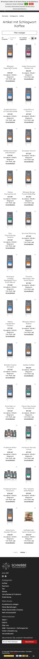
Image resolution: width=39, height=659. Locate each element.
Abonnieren (29, 642)
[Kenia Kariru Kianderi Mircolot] (10, 517)
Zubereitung (6, 597)
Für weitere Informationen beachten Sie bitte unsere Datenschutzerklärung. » (19, 7)
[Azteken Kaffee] (28, 352)
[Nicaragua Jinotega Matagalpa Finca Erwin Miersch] (10, 263)
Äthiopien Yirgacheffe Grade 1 (10, 68)
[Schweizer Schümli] (28, 138)
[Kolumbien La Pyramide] (10, 393)
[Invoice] (20, 656)
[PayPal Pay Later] (27, 656)
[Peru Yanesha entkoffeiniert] (28, 476)
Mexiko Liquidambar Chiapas (10, 323)
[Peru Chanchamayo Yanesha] (10, 220)
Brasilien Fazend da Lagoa (10, 366)
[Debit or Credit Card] (30, 656)
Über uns (5, 625)
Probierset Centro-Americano (10, 490)
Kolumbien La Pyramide (10, 407)
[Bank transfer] (17, 656)
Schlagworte (14, 16)
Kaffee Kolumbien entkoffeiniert (10, 152)
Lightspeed (13, 653)
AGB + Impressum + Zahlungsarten (15, 628)
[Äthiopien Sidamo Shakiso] (28, 309)
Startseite (5, 16)
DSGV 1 (4, 620)
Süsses (4, 591)
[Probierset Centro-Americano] (10, 476)
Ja (26, 4)
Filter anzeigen (19, 33)
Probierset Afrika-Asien (10, 448)
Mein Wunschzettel (9, 613)
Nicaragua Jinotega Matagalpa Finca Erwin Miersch (10, 279)
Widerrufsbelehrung (9, 631)
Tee (3, 589)
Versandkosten (10, 81)
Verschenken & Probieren (11, 594)
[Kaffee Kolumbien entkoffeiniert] (10, 138)
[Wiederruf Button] (9, 656)
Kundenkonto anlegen (10, 604)
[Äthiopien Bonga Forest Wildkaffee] (28, 179)
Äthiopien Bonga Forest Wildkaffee (28, 193)
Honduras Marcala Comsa (29, 448)
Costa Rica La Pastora (29, 110)
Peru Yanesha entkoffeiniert (29, 490)
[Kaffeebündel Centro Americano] (28, 517)
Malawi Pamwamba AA (10, 193)
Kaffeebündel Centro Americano (28, 531)
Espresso (5, 586)
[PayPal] (23, 656)
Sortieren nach (13, 38)
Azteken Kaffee (28, 365)
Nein (31, 4)
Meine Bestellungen (9, 607)
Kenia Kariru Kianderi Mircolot (10, 531)
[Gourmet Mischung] (28, 220)
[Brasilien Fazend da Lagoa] (10, 352)
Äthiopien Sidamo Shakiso (28, 323)
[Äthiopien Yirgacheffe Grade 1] (10, 53)
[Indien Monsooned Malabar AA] (28, 53)
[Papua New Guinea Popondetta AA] (28, 393)
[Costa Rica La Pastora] (28, 96)
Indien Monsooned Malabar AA (29, 67)
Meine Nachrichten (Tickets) (12, 610)
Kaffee (4, 583)
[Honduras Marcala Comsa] (28, 434)
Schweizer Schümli (28, 151)
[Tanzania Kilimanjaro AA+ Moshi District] (28, 263)
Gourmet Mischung (29, 233)
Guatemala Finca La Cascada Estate (10, 110)
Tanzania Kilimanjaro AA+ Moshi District (29, 278)
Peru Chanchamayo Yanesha (10, 235)
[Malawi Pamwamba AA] (10, 179)
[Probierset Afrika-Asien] (10, 434)
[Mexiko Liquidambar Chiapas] (10, 309)
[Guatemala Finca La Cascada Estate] (10, 96)
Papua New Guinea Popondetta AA (29, 407)
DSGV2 (4, 623)
